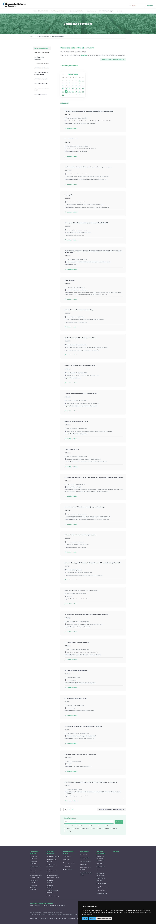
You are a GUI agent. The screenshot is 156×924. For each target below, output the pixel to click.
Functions (100, 863)
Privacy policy (34, 918)
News (98, 870)
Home (31, 36)
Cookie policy (44, 918)
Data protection (101, 890)
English (149, 5)
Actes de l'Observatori (72, 825)
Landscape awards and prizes (41, 89)
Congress (93, 825)
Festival (77, 828)
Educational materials (42, 63)
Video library (67, 866)
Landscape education (41, 83)
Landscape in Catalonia (34, 852)
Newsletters (83, 864)
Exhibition (68, 828)
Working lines (101, 866)
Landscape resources (43, 36)
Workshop (68, 831)
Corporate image (102, 893)
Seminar (107, 828)
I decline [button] (92, 918)
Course (101, 825)
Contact (116, 851)
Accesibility (53, 918)
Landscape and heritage (42, 52)
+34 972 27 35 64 (56, 914)
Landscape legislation (41, 79)
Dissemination (111, 825)
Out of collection (85, 858)
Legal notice (62, 918)
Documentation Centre (68, 852)
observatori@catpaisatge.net (72, 914)
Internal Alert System (74, 918)
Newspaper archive (69, 863)
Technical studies (85, 861)
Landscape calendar (58, 36)
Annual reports (101, 883)
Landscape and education (39, 58)
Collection (66, 859)
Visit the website (72, 128)
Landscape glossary (40, 94)
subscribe (84, 55)
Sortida (115, 828)
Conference (84, 825)
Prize (94, 828)
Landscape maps (35, 866)
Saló (100, 828)
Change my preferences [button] (104, 918)
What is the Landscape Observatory (100, 858)
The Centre (66, 856)
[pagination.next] (72, 809)
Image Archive (67, 869)
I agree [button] (85, 918)
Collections (83, 854)
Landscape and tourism (41, 68)
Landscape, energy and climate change (41, 73)
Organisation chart (102, 887)
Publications (84, 851)
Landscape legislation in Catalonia (34, 887)
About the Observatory (101, 852)
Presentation (85, 828)
